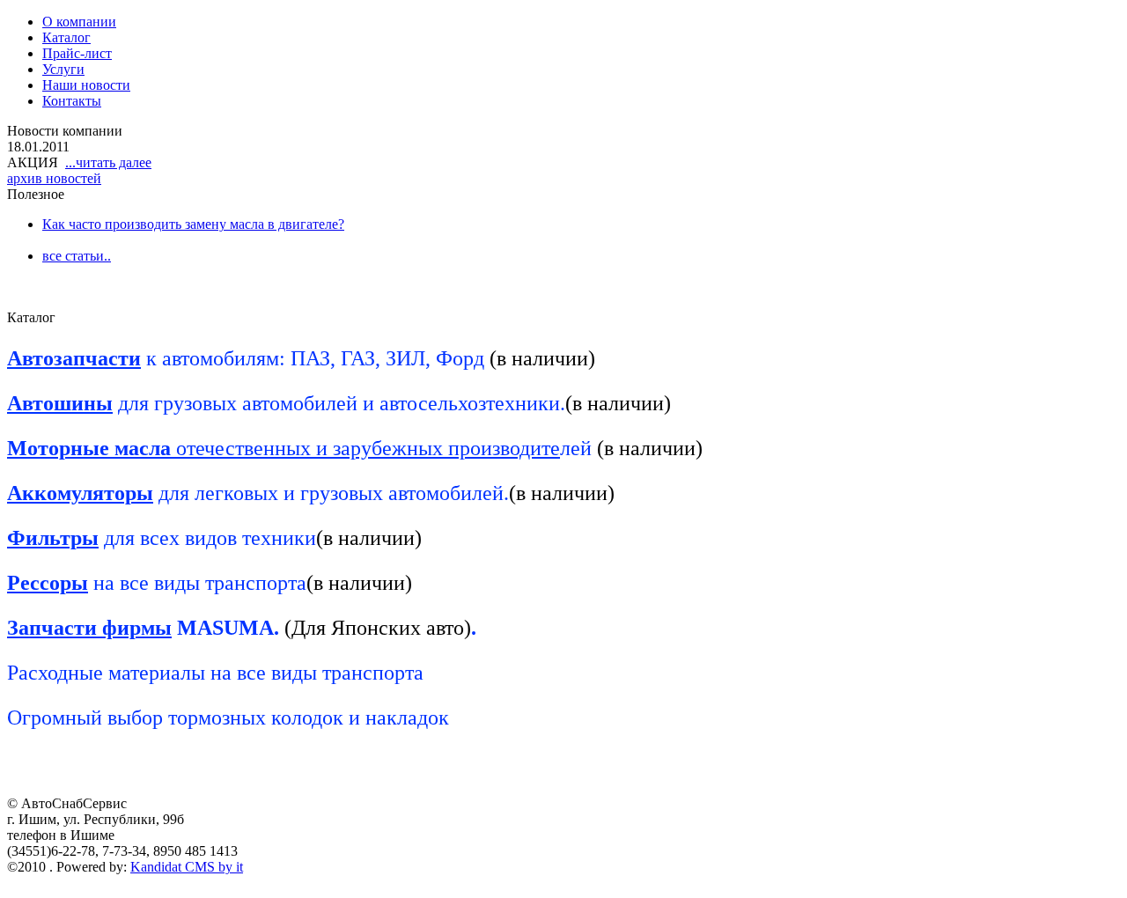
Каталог (66, 37)
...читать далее (108, 162)
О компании (79, 21)
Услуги (63, 69)
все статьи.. (76, 255)
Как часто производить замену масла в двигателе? (193, 224)
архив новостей (54, 178)
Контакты (71, 100)
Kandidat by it (186, 866)
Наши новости (86, 84)
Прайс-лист (77, 53)
